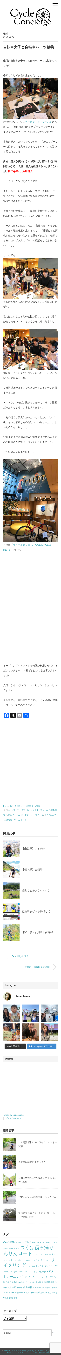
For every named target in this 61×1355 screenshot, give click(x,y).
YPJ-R (47, 1242)
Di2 (23, 1242)
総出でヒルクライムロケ (36, 890)
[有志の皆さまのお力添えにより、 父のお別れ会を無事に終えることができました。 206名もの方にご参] (49, 1032)
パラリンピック (38, 1271)
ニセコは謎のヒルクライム (32, 1162)
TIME (28, 1242)
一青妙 (46, 1277)
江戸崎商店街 (38, 1287)
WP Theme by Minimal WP (44, 1352)
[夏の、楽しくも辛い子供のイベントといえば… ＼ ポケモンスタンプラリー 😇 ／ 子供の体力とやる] (11, 1032)
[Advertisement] (30, 763)
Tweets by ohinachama (13, 1115)
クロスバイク (39, 1260)
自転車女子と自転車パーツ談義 (27, 806)
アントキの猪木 (47, 1254)
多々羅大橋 (36, 1282)
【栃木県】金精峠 (32, 869)
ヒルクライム (14, 815)
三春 (7, 1282)
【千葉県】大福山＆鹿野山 (36, 966)
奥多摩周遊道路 (48, 1282)
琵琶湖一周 (19, 1293)
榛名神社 (27, 1287)
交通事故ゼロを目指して (36, 911)
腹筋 (43, 1293)
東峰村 (19, 1287)
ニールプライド (24, 1272)
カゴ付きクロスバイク (24, 1260)
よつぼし (36, 1254)
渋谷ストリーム (13, 820)
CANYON (8, 1242)
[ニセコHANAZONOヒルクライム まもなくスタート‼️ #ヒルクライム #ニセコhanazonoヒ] (30, 1013)
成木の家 (11, 1287)
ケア (48, 1260)
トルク (24, 820)
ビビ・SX (27, 1277)
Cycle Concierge (14, 1118)
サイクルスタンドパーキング (38, 1266)
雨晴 (11, 1298)
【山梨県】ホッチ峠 (33, 848)
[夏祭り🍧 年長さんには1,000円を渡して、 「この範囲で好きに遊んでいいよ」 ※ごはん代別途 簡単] (11, 1013)
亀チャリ (39, 815)
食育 (15, 1298)
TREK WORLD (38, 1242)
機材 (5, 33)
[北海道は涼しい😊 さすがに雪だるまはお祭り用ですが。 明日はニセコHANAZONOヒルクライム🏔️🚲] (49, 1013)
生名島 (27, 1293)
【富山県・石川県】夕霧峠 (37, 932)
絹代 (38, 1292)
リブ (41, 1277)
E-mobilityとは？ (20, 956)
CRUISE (17, 1242)
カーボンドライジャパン (38, 121)
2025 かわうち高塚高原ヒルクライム (37, 1197)
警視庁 (48, 1292)
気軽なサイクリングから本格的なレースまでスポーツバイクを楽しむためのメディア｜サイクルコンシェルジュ (31, 1351)
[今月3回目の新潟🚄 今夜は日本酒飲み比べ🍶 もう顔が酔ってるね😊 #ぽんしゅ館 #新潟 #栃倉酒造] (30, 1032)
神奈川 (33, 1293)
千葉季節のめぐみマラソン (20, 1282)
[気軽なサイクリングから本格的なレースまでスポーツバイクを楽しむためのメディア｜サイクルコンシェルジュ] (30, 10)
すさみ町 (53, 1242)
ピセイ (35, 1277)
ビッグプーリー (27, 815)
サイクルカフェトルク (40, 810)
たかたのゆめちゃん (11, 1248)
